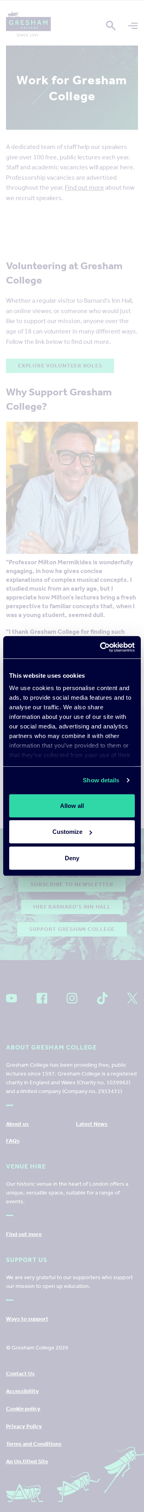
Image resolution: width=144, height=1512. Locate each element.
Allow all (72, 805)
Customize (67, 831)
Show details (101, 780)
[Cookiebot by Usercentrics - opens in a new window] (101, 647)
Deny (72, 857)
